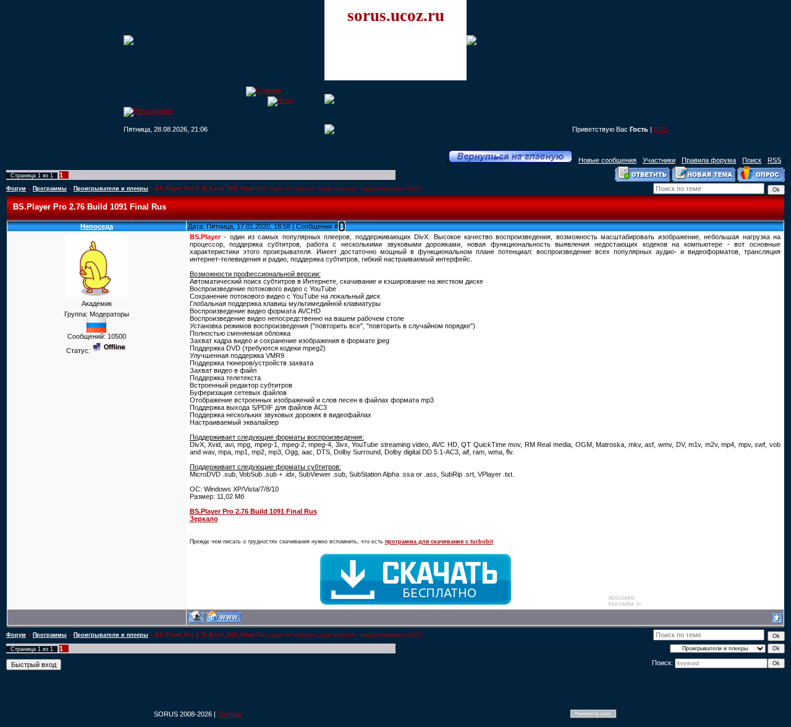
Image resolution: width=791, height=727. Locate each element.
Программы (50, 188)
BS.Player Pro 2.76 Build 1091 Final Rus (211, 188)
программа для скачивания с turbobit (439, 541)
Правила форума (709, 160)
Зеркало (204, 518)
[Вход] (280, 100)
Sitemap (230, 714)
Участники (659, 160)
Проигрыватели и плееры (111, 188)
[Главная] (263, 90)
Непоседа (96, 226)
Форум (16, 188)
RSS (660, 129)
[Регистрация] (148, 110)
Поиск (751, 160)
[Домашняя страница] (223, 617)
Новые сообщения (607, 160)
